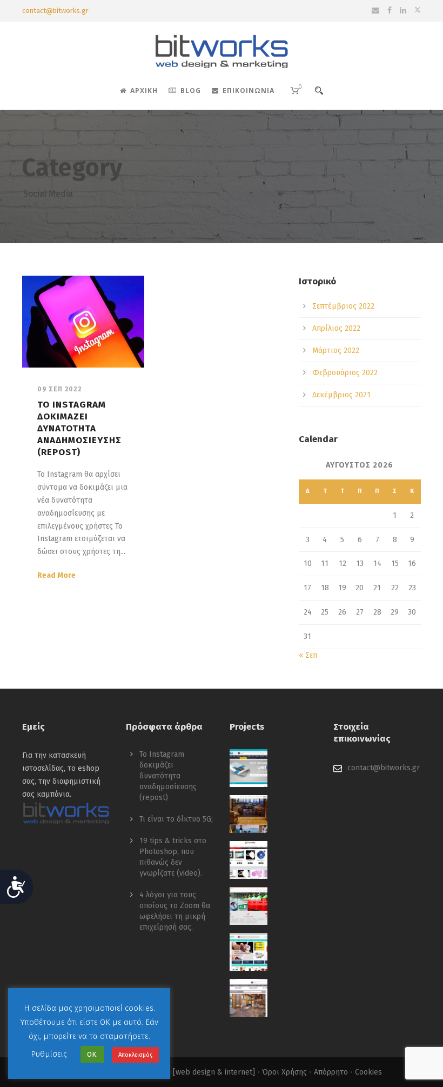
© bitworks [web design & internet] (193, 1072)
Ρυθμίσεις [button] (49, 1054)
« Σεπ (308, 655)
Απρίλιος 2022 (336, 328)
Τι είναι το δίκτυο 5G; (176, 819)
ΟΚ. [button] (92, 1054)
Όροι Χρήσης (284, 1072)
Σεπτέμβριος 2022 (343, 306)
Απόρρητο (331, 1072)
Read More (56, 575)
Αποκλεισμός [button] (135, 1054)
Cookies (368, 1072)
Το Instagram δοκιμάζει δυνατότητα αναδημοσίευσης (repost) (79, 428)
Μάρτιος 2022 (335, 350)
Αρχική (144, 90)
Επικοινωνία (248, 90)
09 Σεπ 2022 (59, 389)
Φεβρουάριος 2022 (345, 372)
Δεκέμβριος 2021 (341, 394)
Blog (190, 90)
